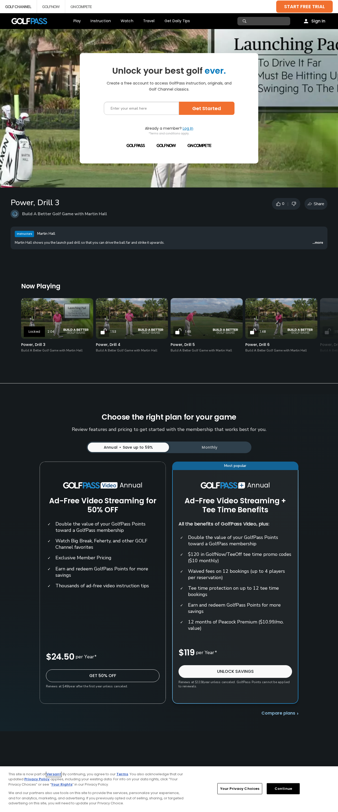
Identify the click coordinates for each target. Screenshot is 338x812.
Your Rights (61, 784)
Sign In (318, 21)
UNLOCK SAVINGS (235, 671)
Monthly (209, 447)
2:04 (51, 331)
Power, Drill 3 (33, 344)
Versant (53, 774)
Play (77, 21)
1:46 (188, 331)
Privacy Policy (37, 779)
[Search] (245, 21)
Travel (149, 21)
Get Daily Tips (177, 21)
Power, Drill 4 (108, 344)
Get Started (206, 108)
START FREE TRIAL (304, 6)
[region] (169, 789)
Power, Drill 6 (257, 344)
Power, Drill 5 (183, 344)
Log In (188, 128)
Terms (122, 774)
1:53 (113, 331)
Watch (127, 21)
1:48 (263, 331)
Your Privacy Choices (240, 788)
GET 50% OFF (102, 676)
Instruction (101, 21)
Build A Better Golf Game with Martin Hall (64, 214)
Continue (283, 788)
